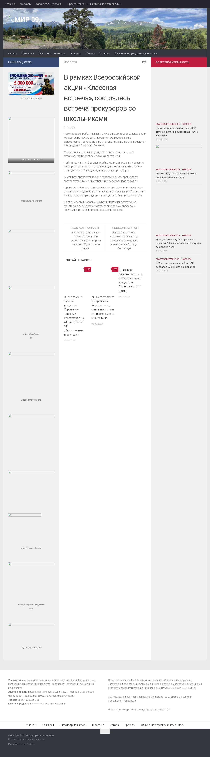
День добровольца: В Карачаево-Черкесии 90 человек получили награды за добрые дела (178, 243)
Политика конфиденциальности (26, 739)
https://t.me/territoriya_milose (31, 605)
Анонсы (12, 53)
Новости (70, 62)
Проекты (104, 53)
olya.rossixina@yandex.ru (60, 695)
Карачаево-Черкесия (48, 4)
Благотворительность (51, 53)
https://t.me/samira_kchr (31, 159)
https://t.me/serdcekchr (31, 548)
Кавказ (90, 53)
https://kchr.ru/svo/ (31, 98)
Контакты (25, 4)
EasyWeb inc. (29, 744)
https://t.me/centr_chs (31, 400)
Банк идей (28, 53)
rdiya (31, 609)
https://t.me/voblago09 (31, 648)
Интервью (76, 53)
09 (31, 338)
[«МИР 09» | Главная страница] (25, 20)
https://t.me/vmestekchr (31, 201)
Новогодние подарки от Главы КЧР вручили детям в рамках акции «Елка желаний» (177, 132)
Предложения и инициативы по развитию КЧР (95, 4)
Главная (10, 4)
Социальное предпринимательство (136, 53)
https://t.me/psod (31, 334)
